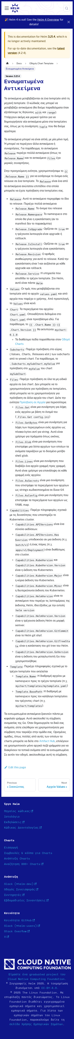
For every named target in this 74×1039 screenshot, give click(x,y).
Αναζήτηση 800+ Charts (22, 864)
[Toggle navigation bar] (6, 8)
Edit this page (17, 767)
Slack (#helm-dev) (18, 884)
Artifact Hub (47, 741)
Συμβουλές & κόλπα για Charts (28, 853)
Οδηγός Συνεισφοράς (19, 889)
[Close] (69, 22)
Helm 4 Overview (48, 19)
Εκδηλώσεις (12, 822)
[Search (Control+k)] (66, 8)
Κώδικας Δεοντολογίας (21, 827)
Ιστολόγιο (12, 816)
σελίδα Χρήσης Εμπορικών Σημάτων (36, 1024)
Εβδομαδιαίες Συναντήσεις (24, 900)
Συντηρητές (12, 895)
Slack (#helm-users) (20, 926)
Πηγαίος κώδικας (17, 811)
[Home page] (7, 63)
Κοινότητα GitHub (18, 920)
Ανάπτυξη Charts (17, 858)
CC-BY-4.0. (50, 988)
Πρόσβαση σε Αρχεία (32, 402)
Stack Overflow (15, 931)
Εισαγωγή (11, 847)
